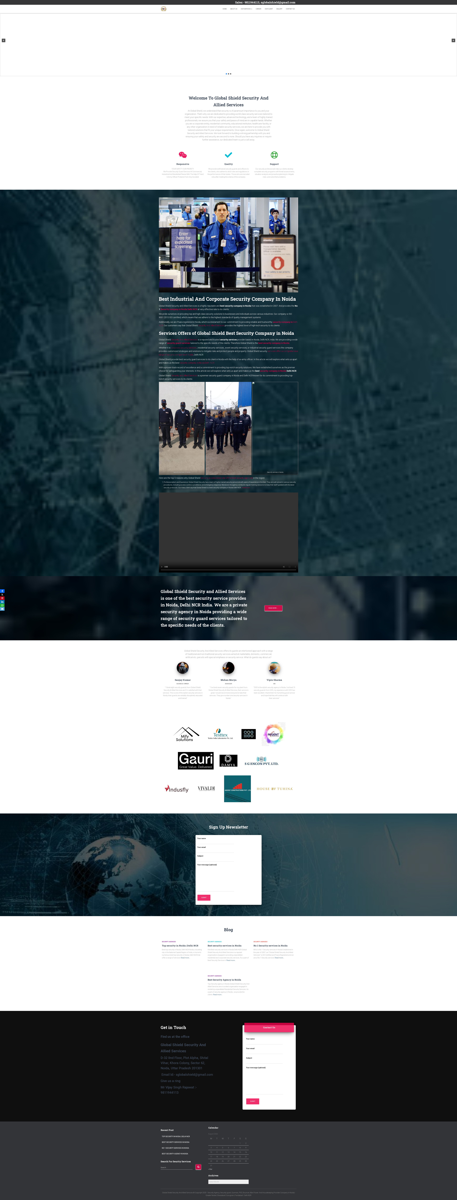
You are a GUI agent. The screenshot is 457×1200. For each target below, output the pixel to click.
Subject (200, 856)
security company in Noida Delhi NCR (197, 363)
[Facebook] (2, 591)
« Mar (210, 1169)
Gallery (279, 9)
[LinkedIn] (2, 602)
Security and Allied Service (183, 375)
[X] (2, 594)
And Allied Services (215, 325)
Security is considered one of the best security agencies (227, 478)
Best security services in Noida (224, 945)
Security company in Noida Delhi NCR (179, 309)
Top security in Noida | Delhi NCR (180, 945)
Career (258, 9)
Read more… (185, 958)
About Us (233, 9)
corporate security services (183, 347)
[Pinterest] (2, 598)
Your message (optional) (207, 865)
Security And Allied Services (184, 339)
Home (225, 9)
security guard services (178, 343)
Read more (246, 488)
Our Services (246, 9)
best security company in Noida (273, 343)
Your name (201, 838)
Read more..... (273, 608)
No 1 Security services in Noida (270, 945)
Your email (201, 847)
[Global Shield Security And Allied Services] (163, 9)
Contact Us (290, 9)
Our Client (269, 9)
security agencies (169, 942)
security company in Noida (273, 371)
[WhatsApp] (2, 605)
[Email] (2, 609)
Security (202, 325)
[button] (3, 40)
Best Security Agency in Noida (224, 979)
